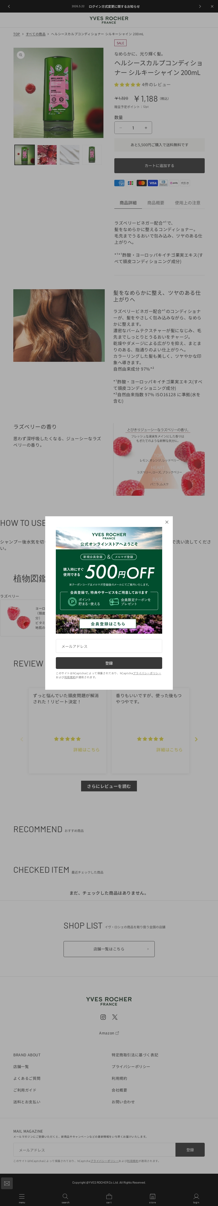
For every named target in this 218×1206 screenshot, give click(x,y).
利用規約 (70, 677)
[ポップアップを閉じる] (167, 522)
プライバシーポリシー (147, 673)
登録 (109, 663)
